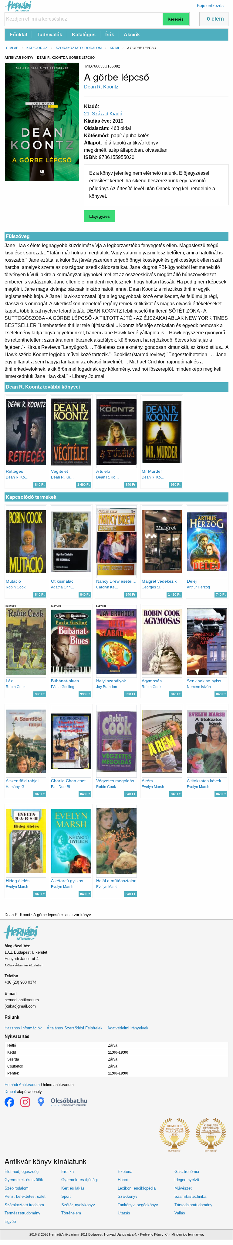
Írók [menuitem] (109, 34)
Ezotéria (125, 1171)
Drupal (10, 1091)
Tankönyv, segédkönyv (138, 1205)
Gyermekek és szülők (24, 1179)
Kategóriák (37, 48)
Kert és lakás (73, 1188)
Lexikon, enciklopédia (137, 1188)
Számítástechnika (190, 1196)
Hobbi (123, 1179)
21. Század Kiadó (103, 113)
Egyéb (10, 1221)
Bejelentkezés (210, 5)
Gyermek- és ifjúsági (79, 1179)
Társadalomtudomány (193, 1205)
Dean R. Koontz (101, 86)
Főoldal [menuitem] (18, 34)
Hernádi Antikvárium (22, 1084)
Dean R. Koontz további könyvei (43, 386)
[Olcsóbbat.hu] (69, 1102)
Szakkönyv (127, 1196)
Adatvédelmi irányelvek (127, 1028)
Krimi (114, 48)
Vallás (179, 1213)
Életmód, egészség (22, 1171)
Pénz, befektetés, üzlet (25, 1196)
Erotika (67, 1171)
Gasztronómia (186, 1171)
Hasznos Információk (23, 1028)
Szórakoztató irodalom (79, 48)
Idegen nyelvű (186, 1179)
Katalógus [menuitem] (84, 34)
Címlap (12, 48)
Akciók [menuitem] (132, 34)
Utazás (124, 1213)
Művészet (183, 1188)
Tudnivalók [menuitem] (49, 34)
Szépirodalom (17, 1188)
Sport (66, 1196)
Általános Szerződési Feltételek (75, 1028)
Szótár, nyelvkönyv (78, 1205)
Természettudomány (22, 1213)
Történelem (71, 1213)
